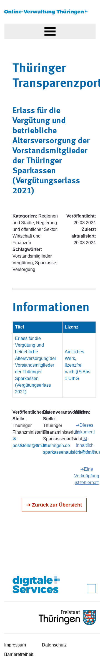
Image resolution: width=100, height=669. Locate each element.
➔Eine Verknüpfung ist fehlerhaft (86, 476)
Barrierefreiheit (18, 654)
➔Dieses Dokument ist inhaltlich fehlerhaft (84, 438)
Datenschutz (54, 645)
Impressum (15, 645)
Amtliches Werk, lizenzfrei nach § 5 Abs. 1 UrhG (78, 365)
